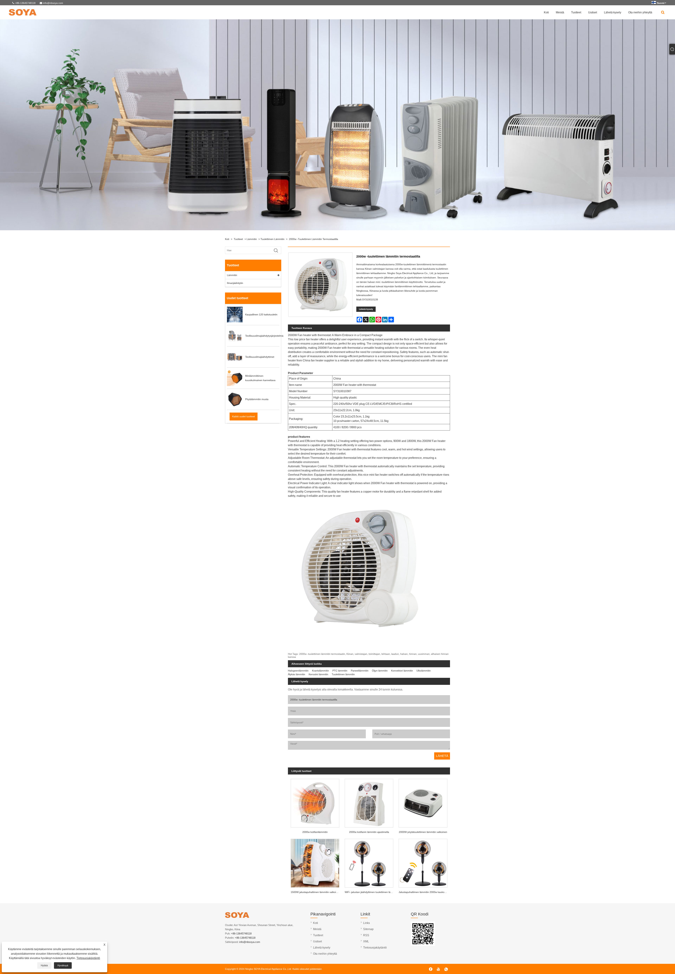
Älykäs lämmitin (296, 674)
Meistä (560, 12)
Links (366, 922)
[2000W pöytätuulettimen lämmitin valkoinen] (423, 802)
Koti (546, 12)
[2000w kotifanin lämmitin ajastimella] (369, 802)
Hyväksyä (62, 965)
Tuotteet (576, 12)
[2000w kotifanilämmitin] (315, 802)
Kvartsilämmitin (320, 670)
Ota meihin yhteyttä (640, 12)
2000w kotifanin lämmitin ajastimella (369, 832)
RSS (366, 935)
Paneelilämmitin (359, 670)
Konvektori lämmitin (402, 670)
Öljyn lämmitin (380, 670)
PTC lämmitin (339, 670)
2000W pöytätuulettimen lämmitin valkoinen (423, 832)
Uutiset (592, 12)
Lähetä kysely (612, 12)
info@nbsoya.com (53, 3)
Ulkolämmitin (423, 670)
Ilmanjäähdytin (235, 283)
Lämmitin (252, 239)
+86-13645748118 (25, 3)
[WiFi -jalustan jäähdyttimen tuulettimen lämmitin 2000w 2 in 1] (369, 862)
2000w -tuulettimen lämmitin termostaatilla (313, 239)
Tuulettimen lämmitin (272, 239)
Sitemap (368, 929)
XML (366, 941)
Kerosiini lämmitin (318, 674)
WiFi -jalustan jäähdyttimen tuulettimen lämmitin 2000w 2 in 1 (370, 892)
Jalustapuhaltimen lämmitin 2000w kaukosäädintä (424, 892)
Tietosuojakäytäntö (88, 958)
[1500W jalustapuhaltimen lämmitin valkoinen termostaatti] (315, 862)
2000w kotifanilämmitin (315, 832)
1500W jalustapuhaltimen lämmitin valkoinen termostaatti (316, 892)
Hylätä (44, 965)
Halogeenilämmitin (298, 670)
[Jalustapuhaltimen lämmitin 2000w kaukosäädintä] (423, 862)
